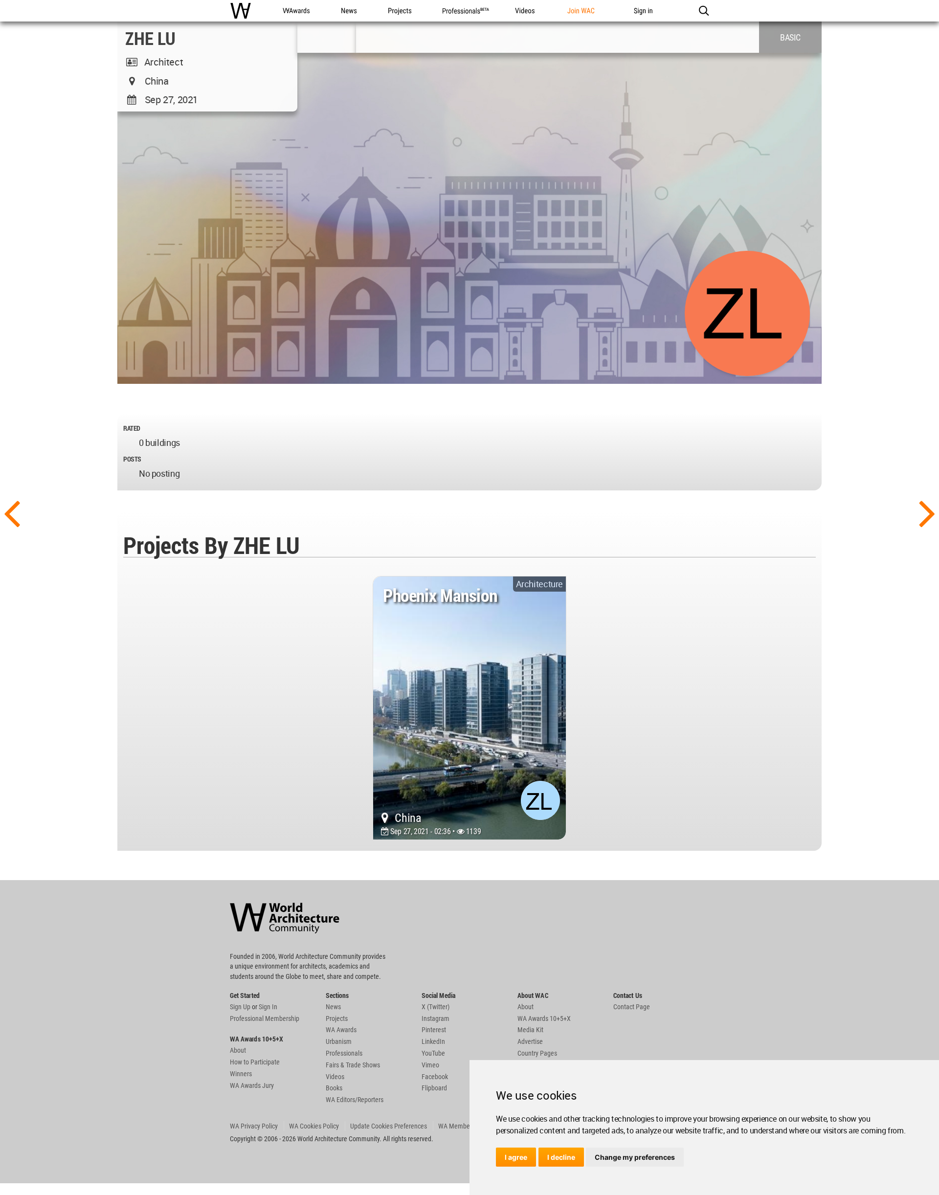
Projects (337, 1018)
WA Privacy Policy (254, 1126)
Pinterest (434, 1030)
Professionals (344, 1053)
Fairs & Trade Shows (353, 1065)
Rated (131, 428)
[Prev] (11, 512)
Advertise (530, 1041)
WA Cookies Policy (314, 1126)
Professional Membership (264, 1018)
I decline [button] (561, 1157)
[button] (703, 11)
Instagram (435, 1018)
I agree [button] (516, 1157)
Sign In (268, 1007)
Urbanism (339, 1041)
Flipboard (434, 1088)
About (238, 1050)
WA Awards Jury (252, 1085)
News (333, 1007)
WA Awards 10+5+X (544, 1018)
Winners (241, 1074)
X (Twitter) (435, 1007)
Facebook (435, 1077)
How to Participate (255, 1062)
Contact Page (631, 1007)
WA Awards (341, 1030)
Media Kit (530, 1030)
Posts (132, 459)
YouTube (433, 1053)
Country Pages (537, 1053)
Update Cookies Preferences (388, 1126)
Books (334, 1088)
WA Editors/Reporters (354, 1100)
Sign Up (240, 1007)
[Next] (927, 512)
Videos (335, 1077)
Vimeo (430, 1065)
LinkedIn (433, 1041)
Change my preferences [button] (635, 1157)
